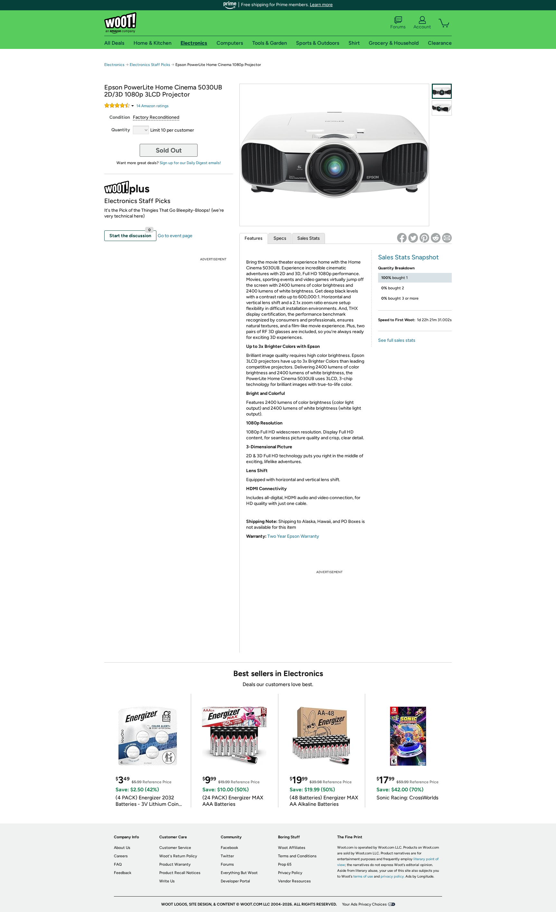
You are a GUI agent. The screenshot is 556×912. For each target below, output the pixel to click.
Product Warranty (174, 864)
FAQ (118, 864)
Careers (121, 856)
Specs (279, 238)
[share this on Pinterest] (424, 238)
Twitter (227, 856)
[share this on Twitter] (413, 238)
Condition (119, 117)
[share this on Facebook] (402, 238)
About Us (122, 847)
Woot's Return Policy (178, 856)
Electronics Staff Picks (150, 64)
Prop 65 (285, 864)
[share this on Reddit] (435, 238)
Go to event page (175, 235)
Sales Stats (308, 238)
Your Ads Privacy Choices (364, 904)
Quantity (120, 130)
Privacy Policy (290, 872)
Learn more (321, 4)
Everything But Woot (239, 872)
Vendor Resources (294, 881)
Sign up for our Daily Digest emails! (190, 163)
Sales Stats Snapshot (408, 257)
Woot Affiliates (291, 847)
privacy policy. (392, 876)
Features (254, 238)
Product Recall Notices (179, 872)
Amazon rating (152, 106)
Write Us (167, 881)
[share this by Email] (447, 238)
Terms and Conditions (297, 856)
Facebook (229, 847)
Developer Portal (235, 881)
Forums (398, 27)
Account (422, 27)
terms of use (363, 876)
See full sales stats (396, 340)
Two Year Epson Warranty (293, 536)
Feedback (122, 872)
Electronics (114, 64)
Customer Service (175, 847)
